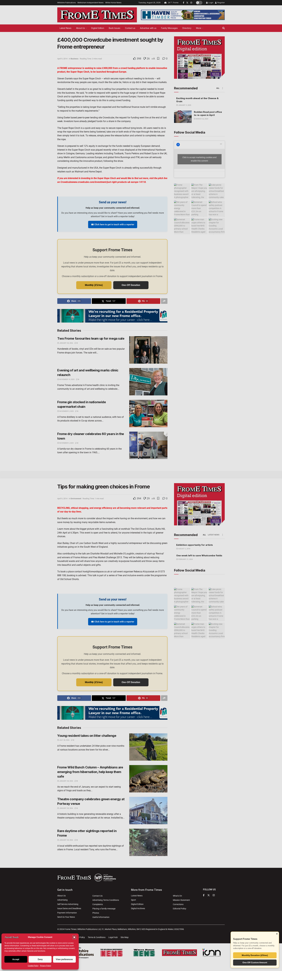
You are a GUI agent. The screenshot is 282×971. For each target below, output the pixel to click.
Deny (40, 959)
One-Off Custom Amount (254, 962)
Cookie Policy (33, 966)
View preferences (64, 959)
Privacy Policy (45, 966)
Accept (15, 959)
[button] (74, 937)
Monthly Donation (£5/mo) (255, 955)
